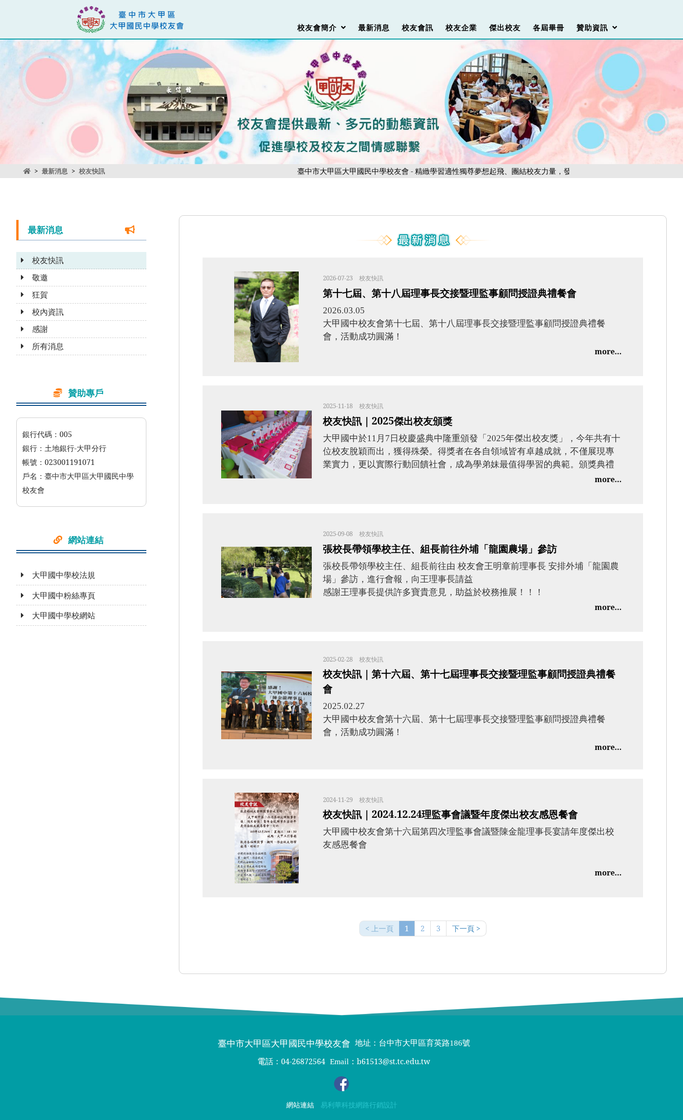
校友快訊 (92, 171)
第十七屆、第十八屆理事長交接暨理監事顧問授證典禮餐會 (450, 292)
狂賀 (36, 295)
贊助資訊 (594, 28)
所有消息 (44, 346)
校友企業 (461, 28)
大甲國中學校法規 (59, 575)
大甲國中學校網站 (59, 615)
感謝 (36, 329)
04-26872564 (303, 1061)
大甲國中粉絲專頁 (59, 595)
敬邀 (36, 277)
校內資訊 (44, 312)
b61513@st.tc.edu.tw (393, 1061)
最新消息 (374, 28)
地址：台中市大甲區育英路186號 (412, 1043)
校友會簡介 (319, 28)
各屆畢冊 (549, 28)
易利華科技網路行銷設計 (359, 1105)
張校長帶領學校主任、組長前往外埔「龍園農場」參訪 (440, 548)
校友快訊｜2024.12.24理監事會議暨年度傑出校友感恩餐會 (450, 814)
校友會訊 (417, 28)
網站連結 (300, 1105)
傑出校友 (505, 28)
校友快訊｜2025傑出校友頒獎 (388, 420)
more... (608, 351)
